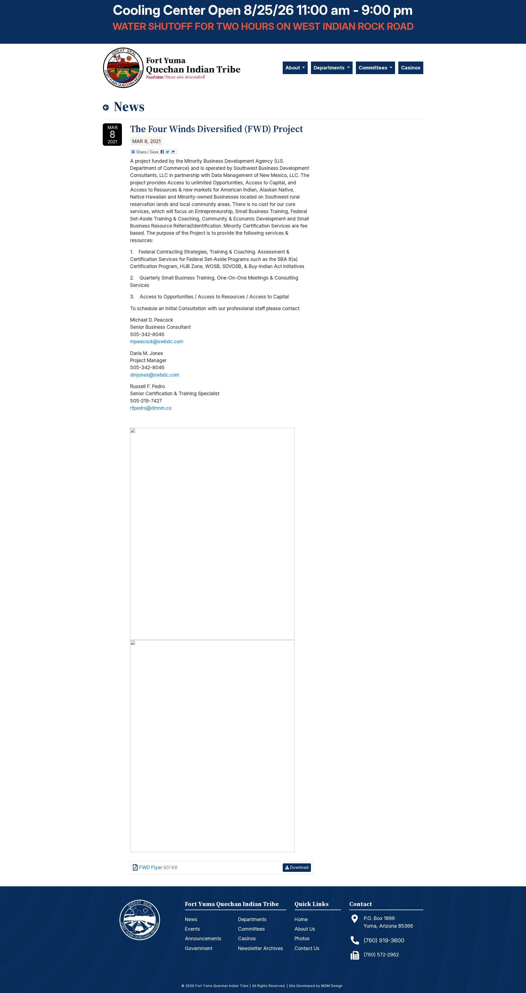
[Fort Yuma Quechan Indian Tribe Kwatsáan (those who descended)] (124, 67)
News (191, 919)
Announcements (203, 938)
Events (192, 929)
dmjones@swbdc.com (154, 375)
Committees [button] (373, 68)
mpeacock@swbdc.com (156, 341)
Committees (251, 929)
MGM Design (331, 986)
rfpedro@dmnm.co (150, 408)
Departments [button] (330, 68)
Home (301, 919)
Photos (302, 938)
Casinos (411, 68)
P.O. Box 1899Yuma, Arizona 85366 (388, 922)
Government (198, 948)
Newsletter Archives (260, 948)
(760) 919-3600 (384, 940)
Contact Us (307, 948)
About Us (305, 929)
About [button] (293, 68)
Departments (252, 919)
